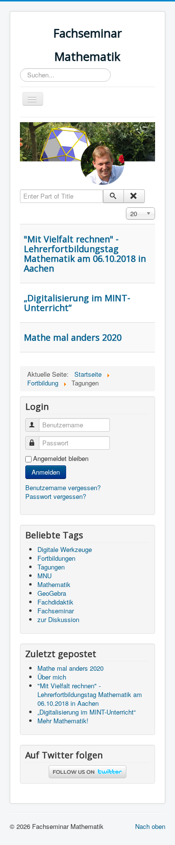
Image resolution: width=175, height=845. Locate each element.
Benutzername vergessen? (63, 487)
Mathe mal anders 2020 (73, 337)
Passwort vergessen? (55, 496)
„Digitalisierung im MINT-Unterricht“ (77, 302)
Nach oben (150, 826)
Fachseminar (55, 610)
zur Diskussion (58, 619)
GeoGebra (51, 593)
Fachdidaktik (55, 601)
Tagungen (51, 566)
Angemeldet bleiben (60, 458)
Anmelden (46, 472)
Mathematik (53, 584)
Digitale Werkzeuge (64, 549)
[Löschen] (133, 196)
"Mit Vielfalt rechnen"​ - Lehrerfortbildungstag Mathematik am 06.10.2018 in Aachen (85, 253)
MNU (44, 575)
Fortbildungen (56, 558)
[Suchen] (113, 196)
